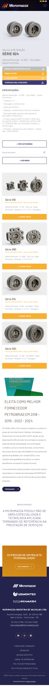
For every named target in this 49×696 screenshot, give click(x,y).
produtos (24, 650)
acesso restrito (24, 655)
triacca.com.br (31, 681)
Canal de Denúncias (24, 659)
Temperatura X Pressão (16, 82)
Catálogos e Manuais (24, 646)
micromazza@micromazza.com (24, 625)
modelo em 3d (11, 73)
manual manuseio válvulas (17, 69)
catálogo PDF (11, 78)
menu (45, 5)
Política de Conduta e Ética (24, 668)
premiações (10, 489)
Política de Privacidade (24, 664)
